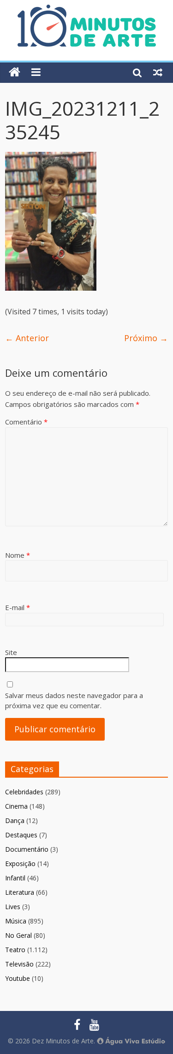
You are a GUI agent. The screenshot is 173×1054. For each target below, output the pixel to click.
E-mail (17, 607)
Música (15, 921)
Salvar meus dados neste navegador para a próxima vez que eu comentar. (74, 701)
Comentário (26, 421)
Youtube (17, 978)
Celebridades (24, 791)
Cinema (16, 806)
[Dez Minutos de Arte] (87, 10)
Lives (12, 906)
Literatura (19, 892)
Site (11, 652)
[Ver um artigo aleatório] (158, 72)
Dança (14, 820)
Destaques (21, 834)
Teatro (15, 949)
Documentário (26, 849)
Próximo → (146, 337)
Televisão (19, 964)
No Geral (18, 935)
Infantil (15, 877)
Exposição (20, 863)
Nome (17, 555)
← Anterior (27, 337)
